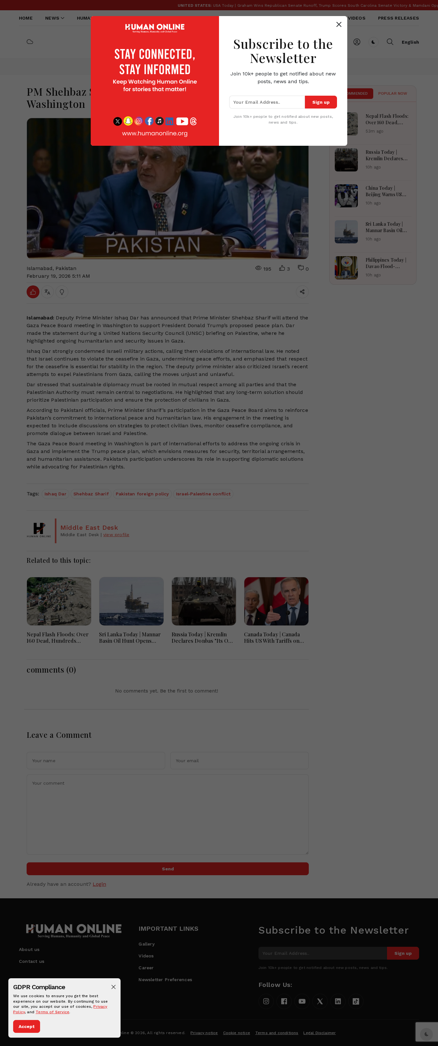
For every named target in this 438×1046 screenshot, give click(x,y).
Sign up (321, 102)
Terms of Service (52, 1012)
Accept (27, 1026)
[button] (113, 987)
